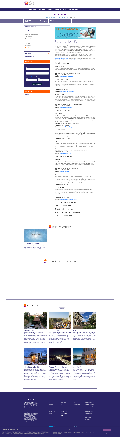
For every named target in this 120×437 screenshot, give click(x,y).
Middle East (51, 409)
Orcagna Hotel (30, 330)
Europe (64, 17)
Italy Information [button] (29, 56)
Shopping (27, 43)
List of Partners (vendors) (58, 435)
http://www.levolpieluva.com (68, 91)
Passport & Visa (64, 411)
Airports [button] (27, 94)
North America (52, 411)
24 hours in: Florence (32, 243)
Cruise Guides (63, 409)
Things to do (28, 39)
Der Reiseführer (88, 400)
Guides (58, 17)
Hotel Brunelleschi (31, 367)
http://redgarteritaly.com (67, 127)
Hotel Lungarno (55, 330)
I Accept (106, 430)
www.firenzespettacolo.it (61, 58)
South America (52, 415)
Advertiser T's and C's (89, 406)
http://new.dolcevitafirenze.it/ (68, 199)
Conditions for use (89, 411)
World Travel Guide (50, 17)
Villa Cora (76, 330)
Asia (49, 402)
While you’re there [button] (29, 30)
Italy (68, 17)
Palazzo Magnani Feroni (58, 367)
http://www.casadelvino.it (67, 76)
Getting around (28, 32)
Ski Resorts (63, 415)
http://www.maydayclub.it (67, 107)
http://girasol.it (64, 171)
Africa (50, 400)
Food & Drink (57, 9)
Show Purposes (107, 433)
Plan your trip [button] (28, 53)
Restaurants (28, 45)
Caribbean (51, 404)
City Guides (42, 9)
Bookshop (75, 402)
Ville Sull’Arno (78, 367)
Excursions (27, 41)
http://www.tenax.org (66, 153)
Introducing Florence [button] (30, 26)
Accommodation (73, 9)
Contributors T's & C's (89, 409)
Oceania (50, 413)
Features (49, 9)
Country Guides (32, 9)
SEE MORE (62, 308)
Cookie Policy (88, 419)
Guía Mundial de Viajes (89, 402)
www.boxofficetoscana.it (75, 60)
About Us (75, 400)
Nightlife (27, 47)
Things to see (28, 36)
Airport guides (64, 400)
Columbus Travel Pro (89, 404)
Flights (65, 9)
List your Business (76, 404)
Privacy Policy (88, 417)
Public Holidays (64, 413)
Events (26, 50)
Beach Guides (63, 402)
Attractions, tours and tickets (32, 34)
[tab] (37, 26)
